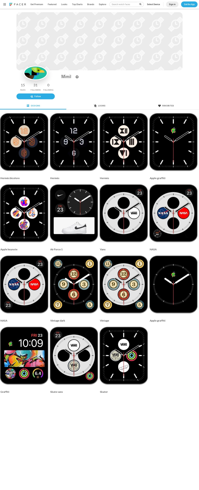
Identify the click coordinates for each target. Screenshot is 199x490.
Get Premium (36, 4)
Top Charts (77, 4)
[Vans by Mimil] (124, 213)
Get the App (189, 4)
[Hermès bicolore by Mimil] (24, 142)
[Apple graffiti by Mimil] (173, 142)
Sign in (172, 4)
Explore (102, 4)
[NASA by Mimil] (173, 213)
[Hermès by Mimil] (74, 142)
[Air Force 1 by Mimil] (74, 213)
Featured (52, 4)
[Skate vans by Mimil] (74, 355)
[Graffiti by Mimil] (24, 355)
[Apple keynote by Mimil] (24, 213)
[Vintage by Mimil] (124, 284)
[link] (17, 4)
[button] (189, 4)
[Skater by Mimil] (124, 355)
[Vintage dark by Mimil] (74, 284)
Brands (90, 4)
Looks (64, 4)
